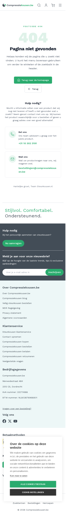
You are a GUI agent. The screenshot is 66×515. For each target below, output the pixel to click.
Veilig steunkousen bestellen (17, 303)
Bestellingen (34, 503)
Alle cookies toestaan (33, 484)
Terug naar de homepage (35, 80)
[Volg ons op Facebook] (4, 421)
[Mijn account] (46, 5)
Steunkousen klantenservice (16, 332)
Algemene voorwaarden (14, 318)
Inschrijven (54, 272)
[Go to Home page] (17, 5)
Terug (35, 89)
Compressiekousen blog (14, 298)
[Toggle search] (39, 5)
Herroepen (48, 503)
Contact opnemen (11, 337)
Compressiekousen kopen (15, 341)
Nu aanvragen (13, 243)
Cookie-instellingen (33, 492)
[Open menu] (60, 5)
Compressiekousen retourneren (18, 356)
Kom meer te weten (18, 476)
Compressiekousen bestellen (17, 346)
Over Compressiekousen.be (16, 293)
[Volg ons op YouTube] (15, 421)
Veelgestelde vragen (12, 361)
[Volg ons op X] (10, 421)
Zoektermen (19, 503)
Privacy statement (11, 313)
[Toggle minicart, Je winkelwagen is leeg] (53, 5)
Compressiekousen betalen (16, 351)
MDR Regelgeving (11, 308)
